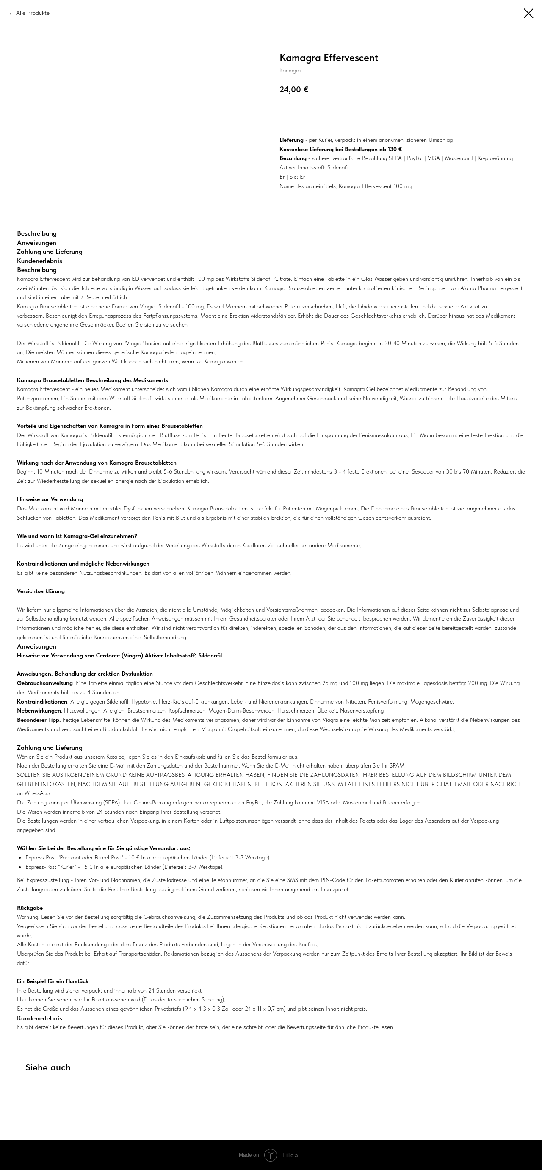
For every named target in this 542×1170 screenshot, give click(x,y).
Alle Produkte (33, 12)
